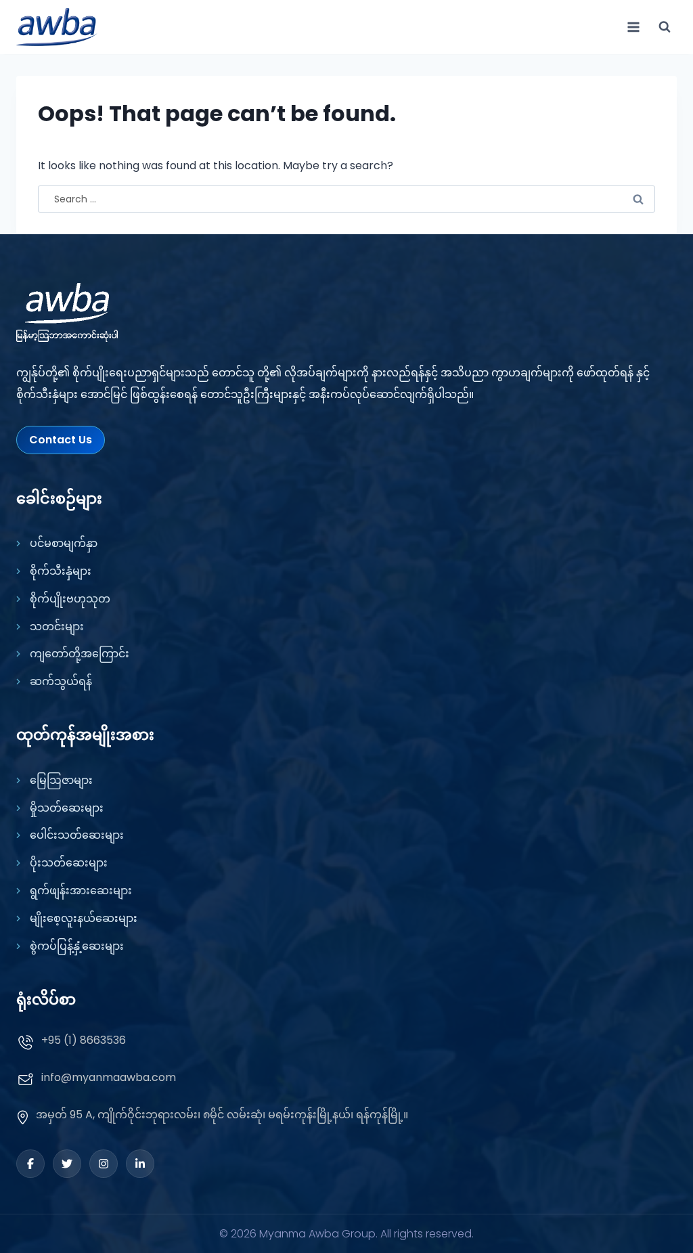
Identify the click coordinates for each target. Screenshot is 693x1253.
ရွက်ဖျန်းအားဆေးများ (81, 890)
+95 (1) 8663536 (83, 1040)
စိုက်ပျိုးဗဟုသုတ (70, 599)
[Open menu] (633, 26)
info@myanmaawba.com (108, 1077)
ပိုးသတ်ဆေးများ (69, 863)
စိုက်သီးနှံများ (60, 571)
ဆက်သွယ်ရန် (61, 681)
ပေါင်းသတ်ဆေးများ (77, 835)
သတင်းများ (57, 626)
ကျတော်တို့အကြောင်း (79, 653)
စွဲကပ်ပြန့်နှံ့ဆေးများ (77, 946)
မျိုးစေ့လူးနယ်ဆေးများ (83, 918)
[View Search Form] (664, 27)
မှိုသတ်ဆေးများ (67, 808)
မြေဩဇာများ (61, 780)
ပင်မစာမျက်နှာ (63, 543)
